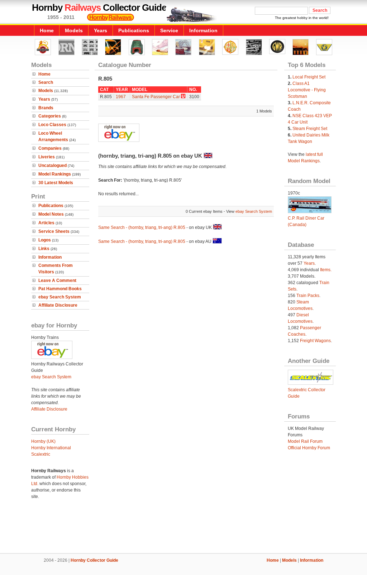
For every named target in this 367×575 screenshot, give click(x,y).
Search (45, 82)
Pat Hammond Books (60, 288)
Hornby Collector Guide (94, 560)
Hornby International (51, 447)
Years (100, 30)
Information (203, 30)
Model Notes (51, 214)
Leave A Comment (57, 280)
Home (47, 30)
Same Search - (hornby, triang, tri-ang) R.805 (141, 227)
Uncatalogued (52, 165)
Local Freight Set (308, 77)
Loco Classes (52, 124)
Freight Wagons (315, 340)
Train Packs (307, 295)
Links (43, 248)
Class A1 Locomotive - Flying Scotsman (307, 90)
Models (74, 30)
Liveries (46, 156)
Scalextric (40, 454)
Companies (50, 148)
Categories (49, 116)
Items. (326, 269)
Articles (46, 222)
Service (169, 30)
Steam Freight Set (309, 128)
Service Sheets (54, 231)
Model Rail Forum (305, 441)
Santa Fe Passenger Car (156, 96)
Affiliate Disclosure (57, 305)
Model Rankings (54, 174)
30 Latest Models (55, 182)
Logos (44, 240)
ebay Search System (59, 297)
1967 (121, 96)
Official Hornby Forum (309, 447)
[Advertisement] (183, 529)
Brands (45, 107)
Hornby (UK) (43, 441)
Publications (133, 30)
